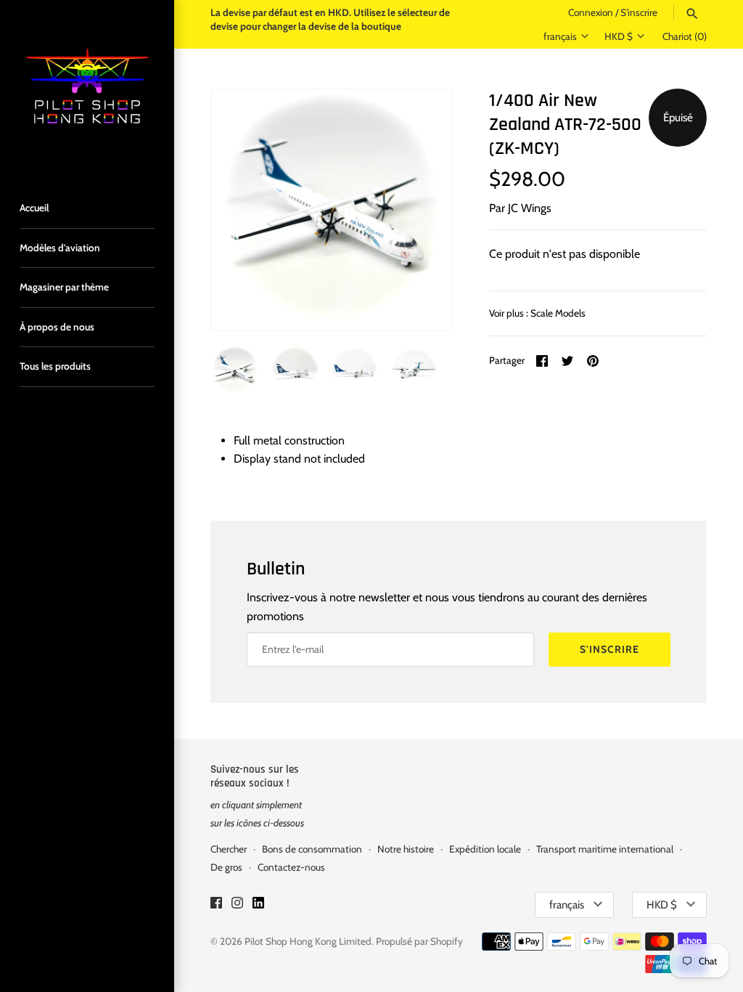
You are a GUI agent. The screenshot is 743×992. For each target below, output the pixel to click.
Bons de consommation (312, 849)
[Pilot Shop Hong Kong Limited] (87, 87)
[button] (422, 210)
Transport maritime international (604, 849)
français (560, 36)
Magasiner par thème (64, 287)
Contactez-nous (291, 867)
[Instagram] (237, 905)
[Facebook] (216, 905)
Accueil (34, 208)
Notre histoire (405, 849)
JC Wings (529, 208)
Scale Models (558, 313)
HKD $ (618, 36)
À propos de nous (57, 327)
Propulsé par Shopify (419, 941)
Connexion (590, 12)
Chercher (228, 849)
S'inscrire (638, 12)
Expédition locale (485, 849)
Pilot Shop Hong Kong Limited (308, 941)
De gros (226, 867)
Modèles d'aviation (60, 247)
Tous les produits (55, 366)
